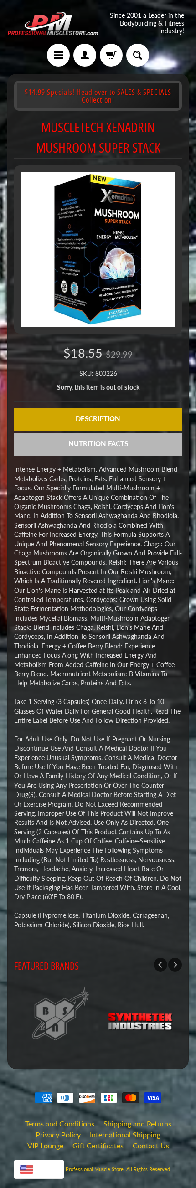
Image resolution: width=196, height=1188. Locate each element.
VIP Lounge (45, 1145)
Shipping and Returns (137, 1123)
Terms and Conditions (59, 1123)
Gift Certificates (98, 1145)
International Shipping (125, 1134)
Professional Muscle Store (95, 1169)
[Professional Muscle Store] (52, 23)
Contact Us (151, 1145)
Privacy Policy (58, 1134)
